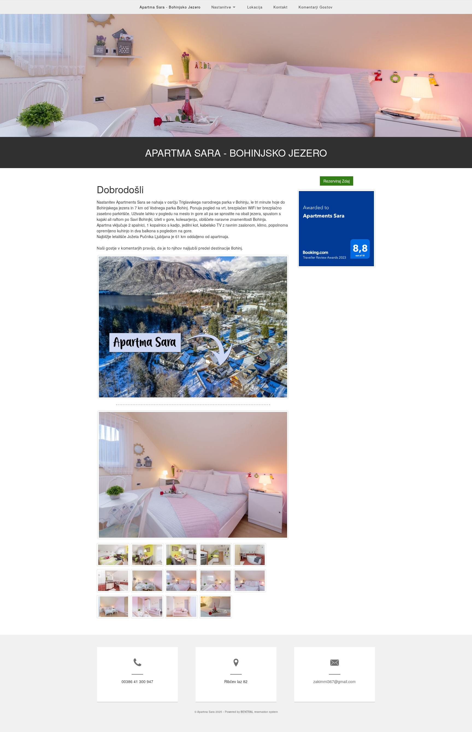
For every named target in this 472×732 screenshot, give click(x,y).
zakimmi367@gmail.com (334, 681)
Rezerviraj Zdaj (336, 181)
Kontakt (280, 7)
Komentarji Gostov (316, 7)
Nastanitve (221, 7)
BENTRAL (247, 712)
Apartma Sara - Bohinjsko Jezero (170, 7)
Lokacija (254, 7)
